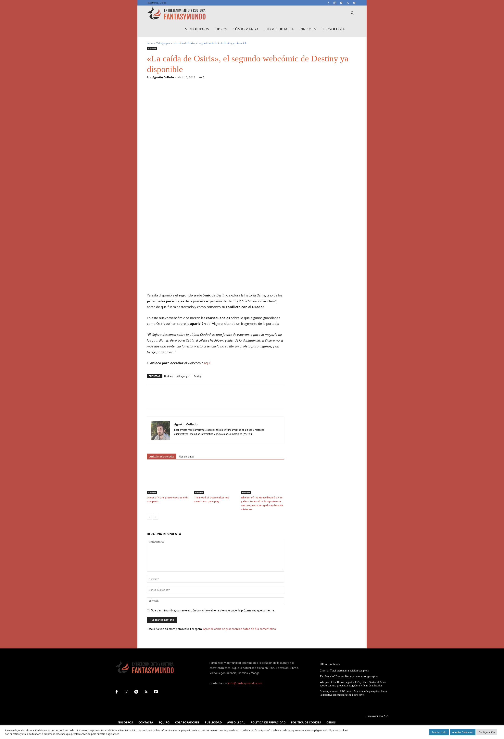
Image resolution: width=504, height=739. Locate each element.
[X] (348, 3)
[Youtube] (354, 3)
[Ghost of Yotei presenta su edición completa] (168, 479)
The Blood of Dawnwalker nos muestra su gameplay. (349, 676)
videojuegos (183, 376)
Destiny (197, 376)
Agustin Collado (163, 77)
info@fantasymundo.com (245, 683)
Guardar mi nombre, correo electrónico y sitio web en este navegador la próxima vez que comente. (213, 610)
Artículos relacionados (161, 456)
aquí (207, 363)
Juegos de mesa (279, 29)
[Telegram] (341, 3)
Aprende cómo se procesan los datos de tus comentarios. (239, 629)
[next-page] (155, 517)
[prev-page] (149, 517)
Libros (221, 29)
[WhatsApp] (178, 400)
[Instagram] (335, 3)
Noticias (152, 48)
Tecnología (333, 29)
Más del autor (186, 456)
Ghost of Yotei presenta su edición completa (344, 670)
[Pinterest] (169, 400)
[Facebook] (328, 3)
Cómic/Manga (246, 29)
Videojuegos (197, 29)
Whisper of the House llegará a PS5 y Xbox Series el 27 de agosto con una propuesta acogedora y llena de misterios (353, 684)
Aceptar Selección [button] (462, 732)
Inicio (150, 43)
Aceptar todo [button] (439, 732)
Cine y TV (308, 29)
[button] (352, 14)
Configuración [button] (487, 732)
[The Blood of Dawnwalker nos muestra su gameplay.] (215, 479)
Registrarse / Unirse (156, 2)
